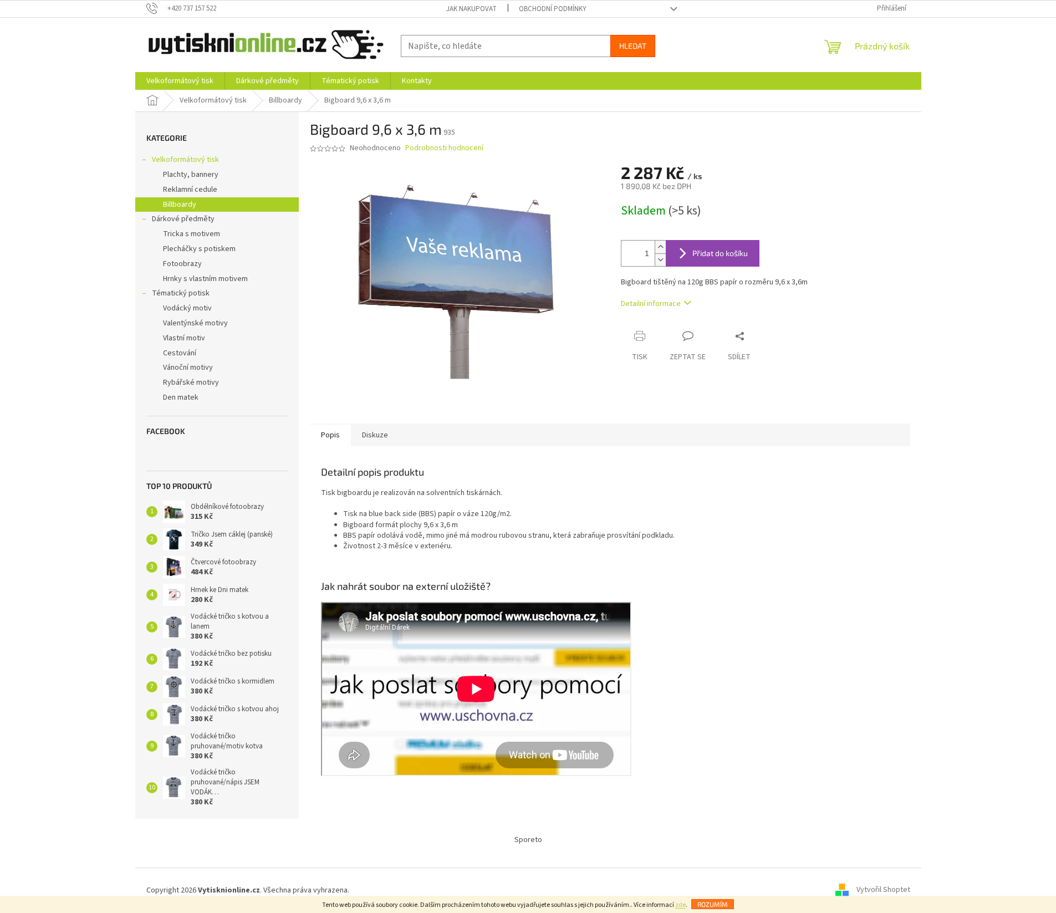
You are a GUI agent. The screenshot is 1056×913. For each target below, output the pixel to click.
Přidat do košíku (720, 253)
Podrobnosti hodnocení (444, 148)
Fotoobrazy (182, 263)
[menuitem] (180, 81)
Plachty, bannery (190, 174)
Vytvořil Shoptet (883, 890)
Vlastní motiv (184, 338)
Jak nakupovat (471, 9)
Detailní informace (651, 303)
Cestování (179, 353)
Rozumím (712, 904)
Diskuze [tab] (375, 435)
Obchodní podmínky (552, 9)
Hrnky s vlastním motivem (205, 278)
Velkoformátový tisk (185, 159)
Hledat (632, 45)
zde (680, 905)
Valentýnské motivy (195, 323)
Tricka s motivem (191, 233)
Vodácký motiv (187, 308)
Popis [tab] (330, 435)
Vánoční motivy (188, 367)
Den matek (180, 397)
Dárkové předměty (183, 219)
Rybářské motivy (191, 382)
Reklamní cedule (190, 189)
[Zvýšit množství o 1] (660, 247)
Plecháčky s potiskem (199, 248)
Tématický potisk (181, 293)
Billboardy (179, 204)
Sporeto (528, 839)
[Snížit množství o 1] (660, 259)
